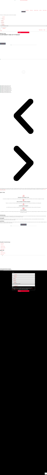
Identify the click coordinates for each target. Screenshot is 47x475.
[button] (23, 72)
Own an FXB (2, 254)
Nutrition (40, 10)
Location (14, 282)
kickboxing (2, 215)
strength (2, 218)
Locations (2, 251)
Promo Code (1, 26)
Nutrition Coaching (3, 247)
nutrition (2, 221)
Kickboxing (31, 10)
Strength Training (36, 10)
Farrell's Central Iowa (5, 242)
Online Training (44, 10)
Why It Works (27, 10)
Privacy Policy (1, 270)
